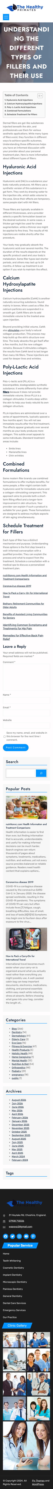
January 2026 (19, 1121)
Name (7, 694)
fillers (6, 392)
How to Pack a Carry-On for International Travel (20, 957)
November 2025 (20, 1128)
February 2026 (20, 1117)
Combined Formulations (19, 110)
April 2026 (17, 1114)
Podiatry (16, 1071)
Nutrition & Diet (20, 1064)
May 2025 (17, 1149)
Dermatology (19, 1035)
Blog (14, 1028)
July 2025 (17, 1142)
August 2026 (19, 1100)
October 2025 (19, 1131)
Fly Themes (38, 1480)
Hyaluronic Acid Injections (19, 100)
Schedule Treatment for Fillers (22, 114)
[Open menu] (6, 17)
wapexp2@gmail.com (20, 1226)
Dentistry (17, 1032)
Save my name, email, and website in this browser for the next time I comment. (26, 736)
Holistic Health (20, 1053)
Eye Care (17, 1042)
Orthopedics (18, 1067)
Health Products (21, 1050)
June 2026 (18, 1107)
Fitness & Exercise (22, 1046)
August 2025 (19, 1138)
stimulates (13, 330)
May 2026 (17, 1110)
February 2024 (20, 1160)
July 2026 (17, 1103)
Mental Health (19, 1060)
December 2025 (20, 1124)
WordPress (38, 1484)
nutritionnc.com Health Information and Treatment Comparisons (26, 826)
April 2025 (17, 1153)
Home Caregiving (21, 1057)
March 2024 (18, 1156)
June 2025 (18, 1146)
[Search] (41, 773)
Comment (9, 662)
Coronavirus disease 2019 (17, 586)
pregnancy (18, 1074)
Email (7, 707)
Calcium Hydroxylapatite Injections (24, 103)
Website (7, 720)
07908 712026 (16, 1220)
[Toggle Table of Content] (38, 95)
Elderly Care (18, 1039)
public (15, 1078)
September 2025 (21, 1135)
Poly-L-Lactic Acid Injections (21, 107)
